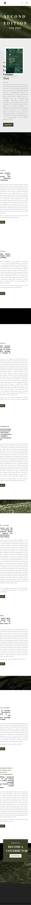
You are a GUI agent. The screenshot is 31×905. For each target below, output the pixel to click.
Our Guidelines (15, 856)
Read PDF (8, 125)
